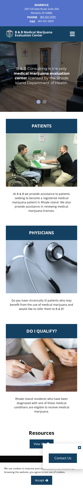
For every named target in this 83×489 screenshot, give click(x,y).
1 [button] (38, 102)
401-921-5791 (48, 17)
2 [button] (45, 102)
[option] (41, 77)
